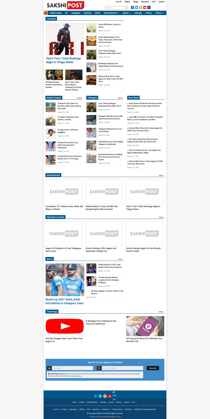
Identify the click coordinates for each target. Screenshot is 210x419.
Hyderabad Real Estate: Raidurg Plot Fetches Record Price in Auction (110, 157)
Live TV (119, 1)
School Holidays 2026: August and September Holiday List (101, 249)
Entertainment (110, 13)
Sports (126, 13)
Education (145, 1)
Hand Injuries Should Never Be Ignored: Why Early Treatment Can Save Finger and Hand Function (144, 106)
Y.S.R (153, 1)
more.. (79, 97)
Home (46, 13)
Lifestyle (138, 13)
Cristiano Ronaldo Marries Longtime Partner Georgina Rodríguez (108, 280)
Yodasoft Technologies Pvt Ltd (110, 417)
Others (158, 13)
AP (66, 13)
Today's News (56, 13)
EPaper (127, 1)
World (97, 13)
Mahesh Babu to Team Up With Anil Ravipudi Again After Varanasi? (102, 207)
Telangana (75, 13)
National (87, 13)
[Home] (66, 5)
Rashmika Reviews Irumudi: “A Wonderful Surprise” (53, 84)
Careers (161, 1)
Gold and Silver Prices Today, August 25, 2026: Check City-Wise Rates (110, 79)
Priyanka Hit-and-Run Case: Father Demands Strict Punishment (67, 145)
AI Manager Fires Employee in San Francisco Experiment (101, 322)
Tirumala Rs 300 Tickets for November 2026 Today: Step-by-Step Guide (69, 106)
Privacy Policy (76, 376)
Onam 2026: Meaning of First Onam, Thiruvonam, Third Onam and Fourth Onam (110, 39)
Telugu (135, 1)
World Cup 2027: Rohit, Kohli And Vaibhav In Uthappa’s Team (64, 301)
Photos (149, 13)
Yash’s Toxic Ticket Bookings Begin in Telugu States (63, 60)
